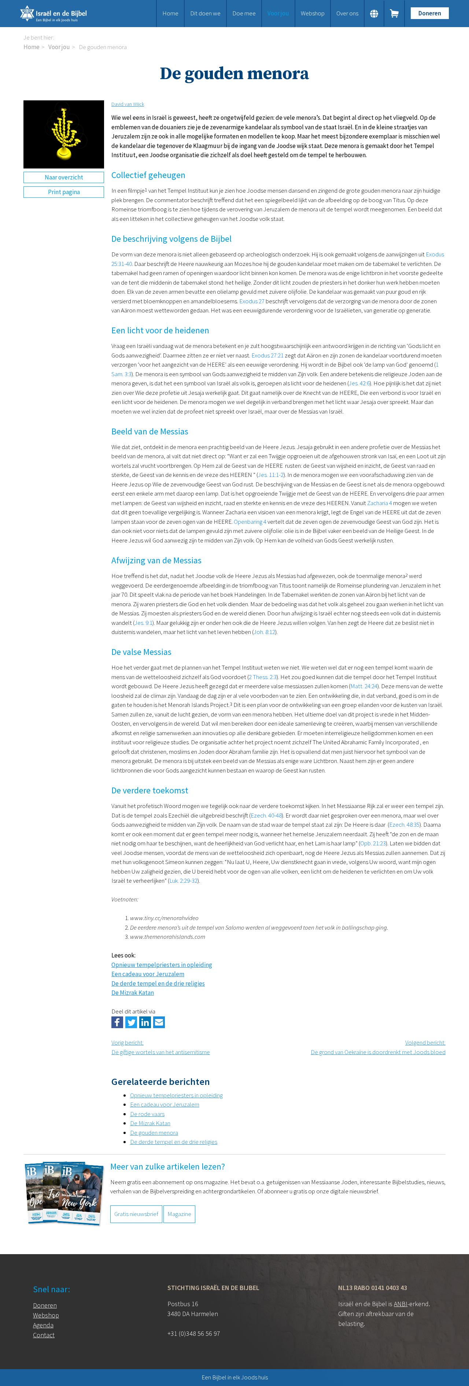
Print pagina (64, 192)
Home (170, 13)
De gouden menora (154, 1133)
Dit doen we (205, 13)
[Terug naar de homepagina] (62, 13)
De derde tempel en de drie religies (158, 983)
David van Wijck (127, 104)
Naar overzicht (64, 177)
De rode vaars (147, 1114)
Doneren (429, 13)
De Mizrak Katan (132, 993)
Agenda (43, 1325)
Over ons (347, 13)
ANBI (400, 1304)
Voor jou (278, 13)
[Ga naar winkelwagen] (394, 13)
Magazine (179, 1214)
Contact (44, 1335)
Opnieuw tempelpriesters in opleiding (161, 965)
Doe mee (244, 13)
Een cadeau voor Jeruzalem (147, 974)
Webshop (313, 13)
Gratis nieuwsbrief (136, 1214)
